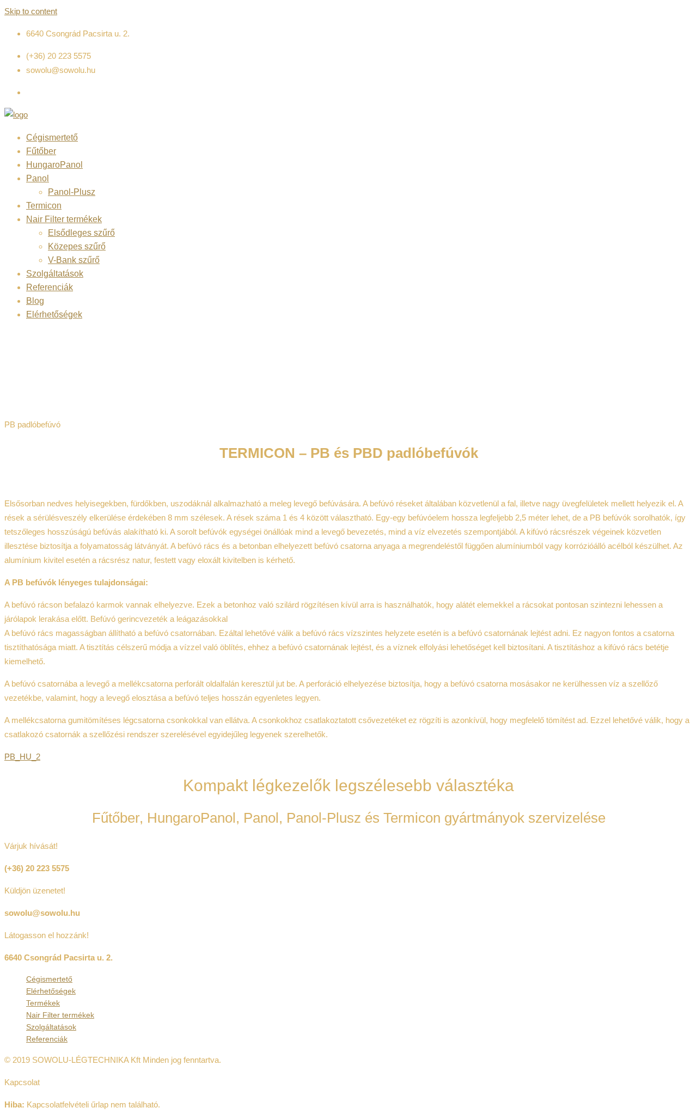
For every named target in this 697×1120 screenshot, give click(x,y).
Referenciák (49, 287)
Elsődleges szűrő (81, 232)
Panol (37, 178)
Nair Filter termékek (64, 219)
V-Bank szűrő (74, 260)
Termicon (44, 205)
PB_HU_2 (22, 756)
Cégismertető (52, 137)
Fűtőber (41, 151)
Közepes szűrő (77, 246)
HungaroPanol (54, 164)
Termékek (43, 1003)
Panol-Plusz (71, 192)
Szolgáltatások (54, 273)
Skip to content (30, 11)
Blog (35, 300)
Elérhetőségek (54, 314)
